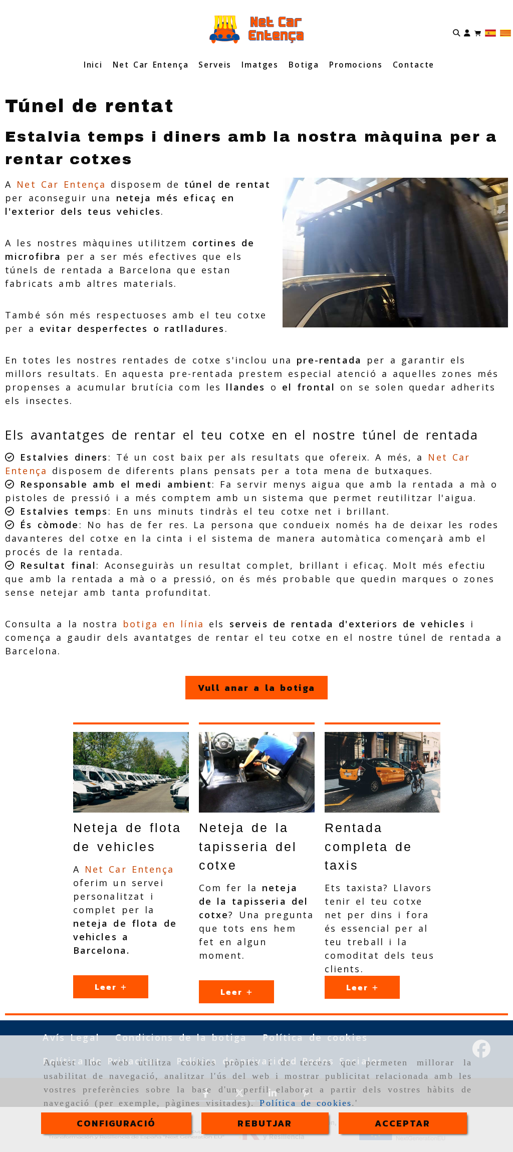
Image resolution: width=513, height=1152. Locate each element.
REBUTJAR (264, 1123)
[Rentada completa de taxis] (382, 772)
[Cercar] (456, 32)
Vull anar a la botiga (256, 687)
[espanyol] (490, 32)
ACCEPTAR (402, 1123)
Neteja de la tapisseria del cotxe (248, 846)
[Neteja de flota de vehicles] (131, 772)
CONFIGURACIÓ (116, 1123)
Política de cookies (306, 1103)
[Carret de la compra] (477, 32)
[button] (467, 32)
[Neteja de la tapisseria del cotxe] (257, 772)
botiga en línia (161, 624)
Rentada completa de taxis (368, 846)
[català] (505, 32)
